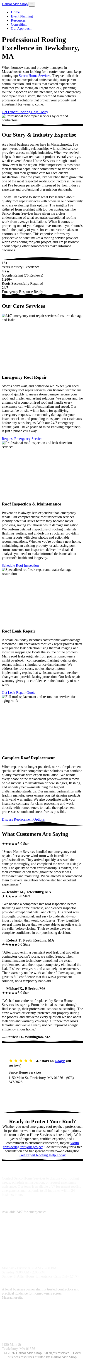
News (58, 1327)
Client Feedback (25, 1327)
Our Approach (21, 28)
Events (68, 1327)
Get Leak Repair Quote (18, 692)
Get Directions (24, 1091)
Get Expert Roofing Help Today (25, 112)
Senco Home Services (34, 76)
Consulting (19, 24)
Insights (7, 1327)
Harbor (15, 4)
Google (60, 1061)
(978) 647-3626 (13, 1208)
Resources (18, 20)
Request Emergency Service (22, 439)
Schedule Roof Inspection (20, 565)
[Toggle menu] (32, 4)
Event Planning (22, 16)
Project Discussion (63, 1310)
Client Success (12, 1314)
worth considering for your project (41, 1145)
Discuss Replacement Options (23, 819)
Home (15, 12)
